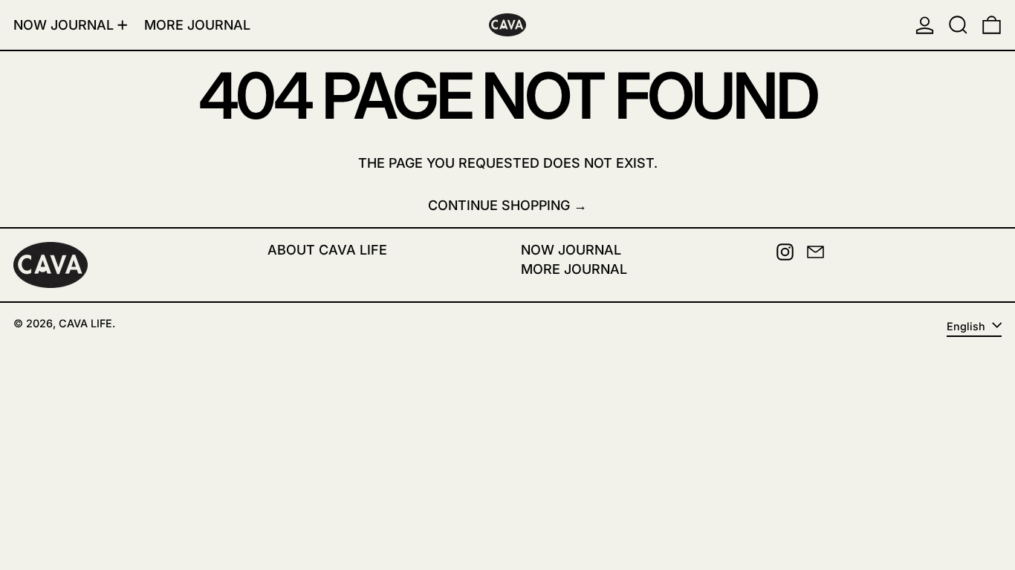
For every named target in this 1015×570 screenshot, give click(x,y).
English (967, 326)
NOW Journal (571, 250)
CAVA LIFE (85, 323)
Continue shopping (499, 205)
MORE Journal (574, 269)
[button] (958, 25)
